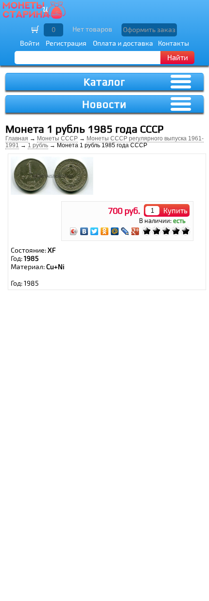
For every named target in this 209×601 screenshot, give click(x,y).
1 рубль (38, 145)
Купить (175, 210)
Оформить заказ (149, 29)
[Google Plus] (135, 231)
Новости (104, 104)
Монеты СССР (57, 138)
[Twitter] (94, 231)
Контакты (173, 43)
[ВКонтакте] (84, 231)
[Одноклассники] (105, 231)
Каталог (104, 82)
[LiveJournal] (125, 231)
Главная (16, 138)
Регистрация (66, 43)
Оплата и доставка (123, 43)
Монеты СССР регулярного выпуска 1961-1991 (104, 142)
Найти (177, 57)
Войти (29, 43)
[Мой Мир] (115, 231)
